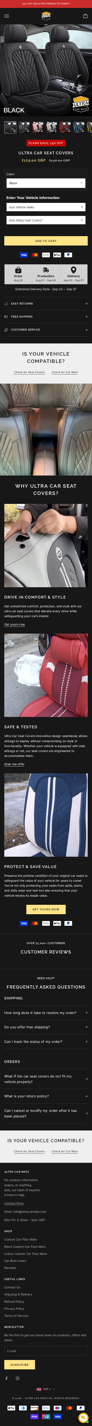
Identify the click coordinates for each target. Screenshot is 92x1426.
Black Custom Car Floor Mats (25, 1246)
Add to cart (46, 241)
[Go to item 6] (79, 127)
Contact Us (12, 1287)
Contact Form (14, 1203)
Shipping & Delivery (18, 1294)
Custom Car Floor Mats (20, 1239)
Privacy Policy (14, 1308)
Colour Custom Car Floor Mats (25, 1253)
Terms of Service (16, 1315)
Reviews (10, 1268)
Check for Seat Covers (29, 372)
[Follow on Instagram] (17, 1378)
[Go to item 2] (24, 127)
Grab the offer (14, 764)
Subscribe (19, 1364)
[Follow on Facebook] (6, 1378)
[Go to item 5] (65, 127)
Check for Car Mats (65, 372)
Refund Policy (14, 1301)
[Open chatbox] (83, 1418)
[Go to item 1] (10, 127)
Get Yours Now (46, 909)
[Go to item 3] (38, 127)
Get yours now (14, 624)
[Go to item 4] (51, 127)
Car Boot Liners (15, 1261)
